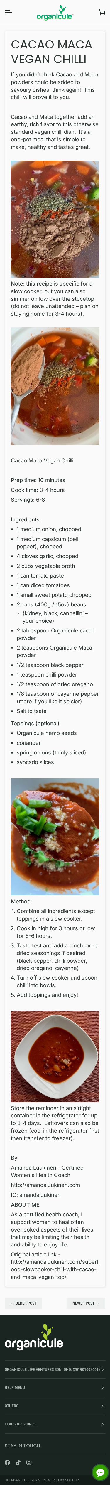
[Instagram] (29, 1462)
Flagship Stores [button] (20, 1424)
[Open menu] (13, 12)
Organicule (20, 1480)
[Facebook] (7, 1462)
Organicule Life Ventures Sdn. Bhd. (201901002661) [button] (52, 1369)
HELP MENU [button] (15, 1387)
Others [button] (11, 1406)
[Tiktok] (18, 1462)
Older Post (23, 1303)
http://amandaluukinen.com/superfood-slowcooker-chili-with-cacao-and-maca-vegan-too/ (55, 1269)
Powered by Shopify (61, 1480)
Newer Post (85, 1303)
